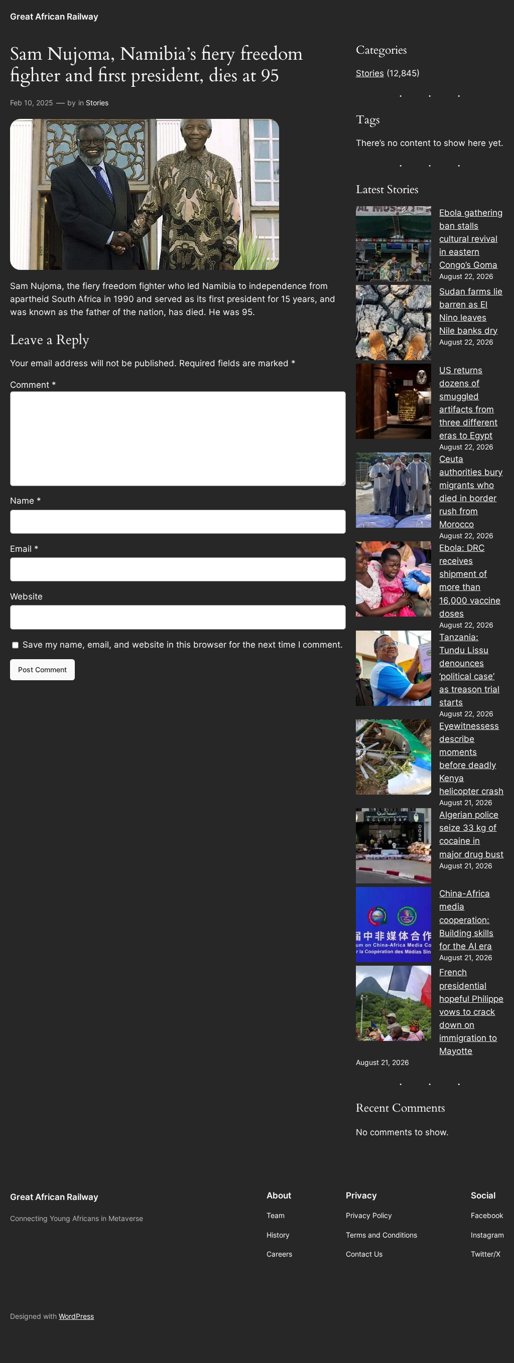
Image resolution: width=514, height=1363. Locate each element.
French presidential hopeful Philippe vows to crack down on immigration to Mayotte (471, 1011)
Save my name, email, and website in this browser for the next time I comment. (183, 645)
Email (24, 549)
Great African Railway (54, 16)
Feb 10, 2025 (31, 102)
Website (26, 596)
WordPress (76, 1316)
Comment (33, 385)
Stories (97, 102)
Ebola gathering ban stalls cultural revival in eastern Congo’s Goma (470, 239)
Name (25, 501)
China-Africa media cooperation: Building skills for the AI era (466, 919)
